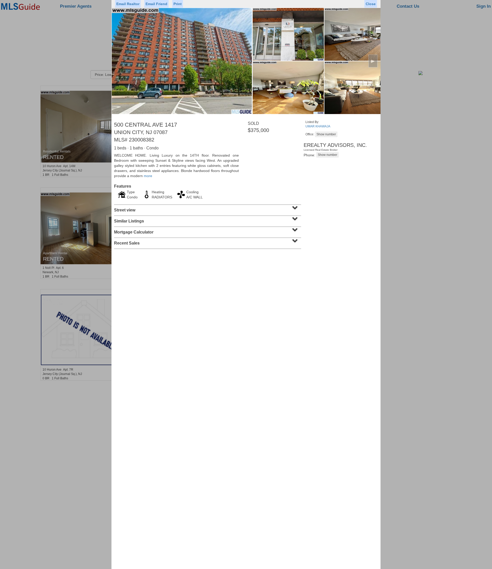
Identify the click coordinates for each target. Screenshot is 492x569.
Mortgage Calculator (207, 230)
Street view (207, 208)
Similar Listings (207, 219)
